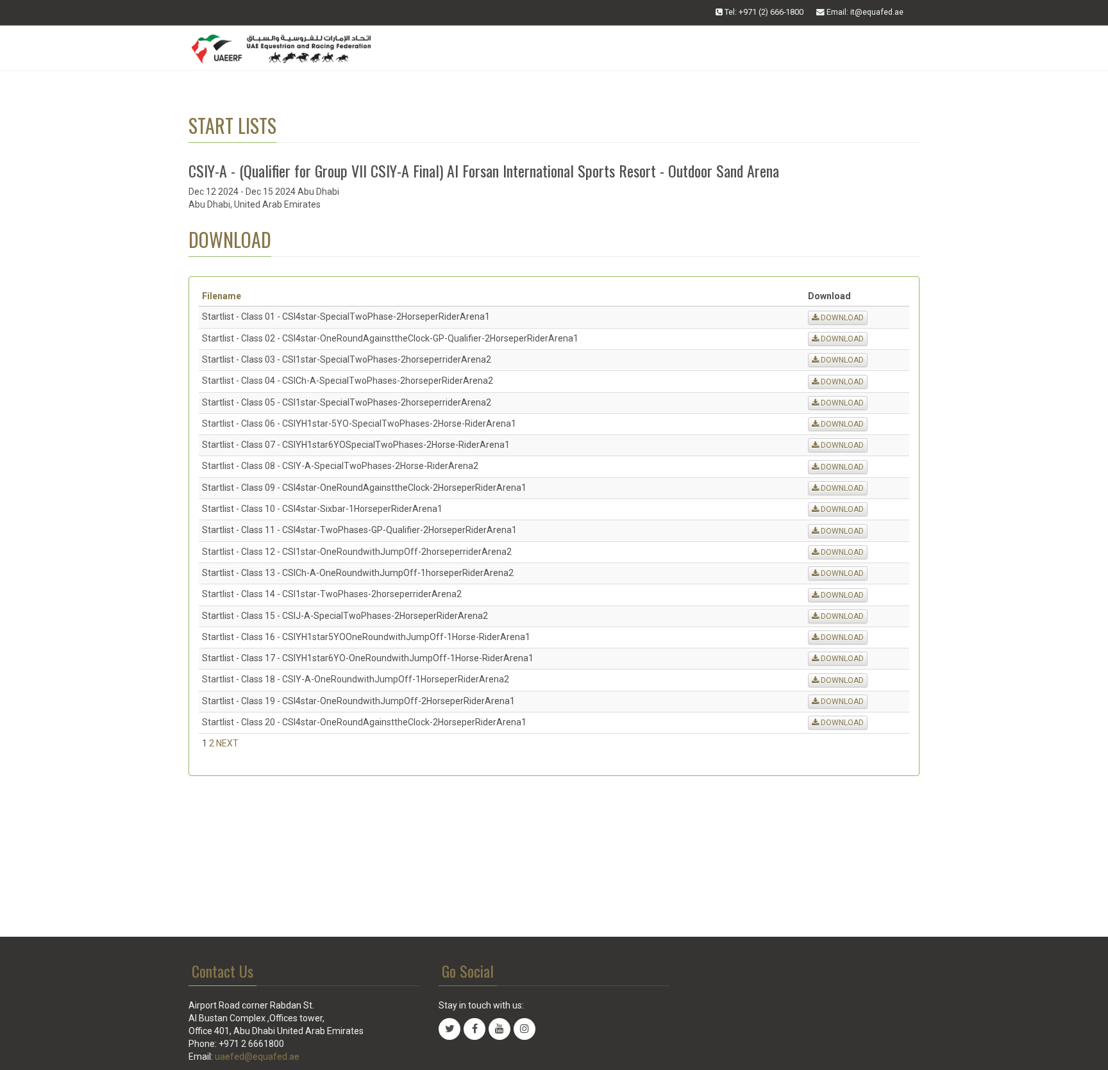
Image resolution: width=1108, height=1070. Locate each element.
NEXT (227, 743)
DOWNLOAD (841, 317)
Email (864, 12)
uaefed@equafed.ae (257, 1056)
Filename (221, 296)
